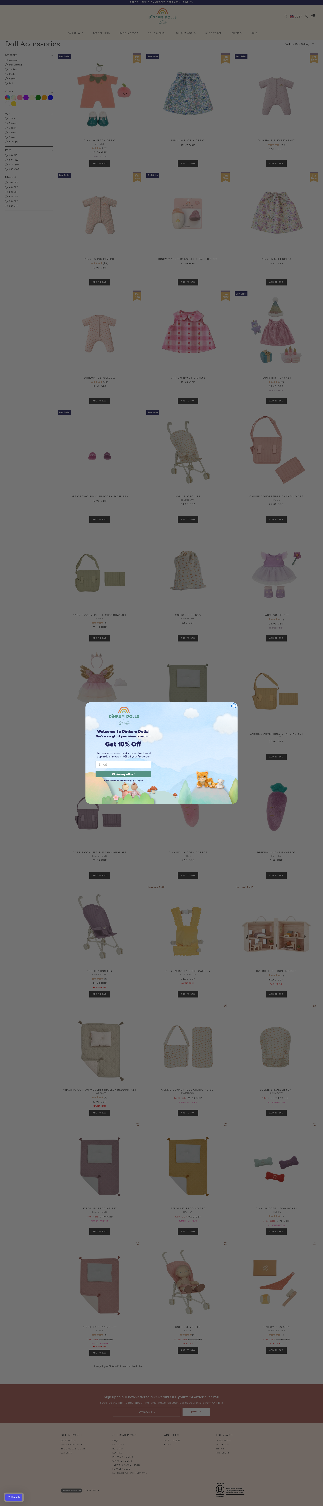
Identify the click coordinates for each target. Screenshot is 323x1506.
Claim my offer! (123, 774)
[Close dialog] (233, 706)
